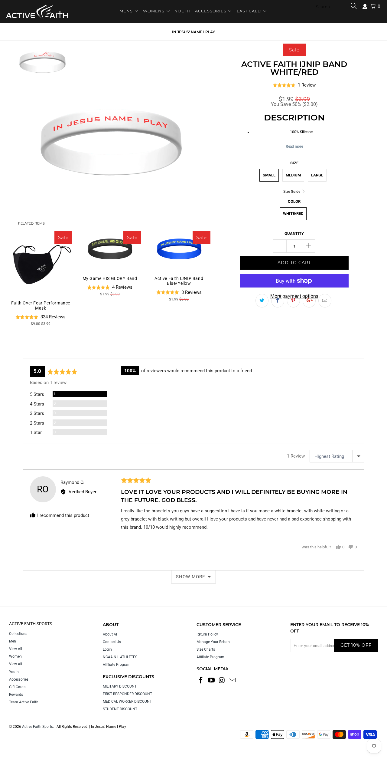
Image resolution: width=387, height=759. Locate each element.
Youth (14, 672)
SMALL (269, 175)
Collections (18, 634)
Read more (294, 146)
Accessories (18, 679)
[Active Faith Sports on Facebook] (201, 681)
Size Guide (292, 191)
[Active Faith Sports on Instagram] (221, 681)
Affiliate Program (117, 664)
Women (15, 656)
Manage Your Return (213, 642)
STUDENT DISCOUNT (120, 709)
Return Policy (207, 634)
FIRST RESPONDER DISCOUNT (127, 694)
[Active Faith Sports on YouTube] (211, 681)
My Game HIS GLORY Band (109, 250)
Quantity (294, 233)
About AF (110, 634)
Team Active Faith (23, 702)
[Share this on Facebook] (277, 301)
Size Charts (206, 649)
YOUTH (183, 10)
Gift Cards (17, 687)
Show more (190, 577)
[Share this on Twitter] (261, 301)
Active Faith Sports (37, 726)
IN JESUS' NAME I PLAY (193, 32)
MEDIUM (293, 175)
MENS (126, 10)
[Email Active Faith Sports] (232, 681)
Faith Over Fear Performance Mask (40, 262)
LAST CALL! (250, 10)
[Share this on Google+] (309, 301)
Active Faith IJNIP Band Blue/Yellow (178, 250)
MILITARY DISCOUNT (120, 686)
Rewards (16, 694)
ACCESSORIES (210, 10)
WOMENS (153, 10)
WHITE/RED (293, 213)
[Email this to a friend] (324, 301)
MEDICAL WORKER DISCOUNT (127, 701)
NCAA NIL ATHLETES (120, 657)
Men (12, 641)
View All (15, 649)
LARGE (317, 175)
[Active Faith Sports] (37, 11)
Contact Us (112, 642)
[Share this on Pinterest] (293, 301)
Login (107, 649)
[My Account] (365, 6)
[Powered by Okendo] (50, 351)
